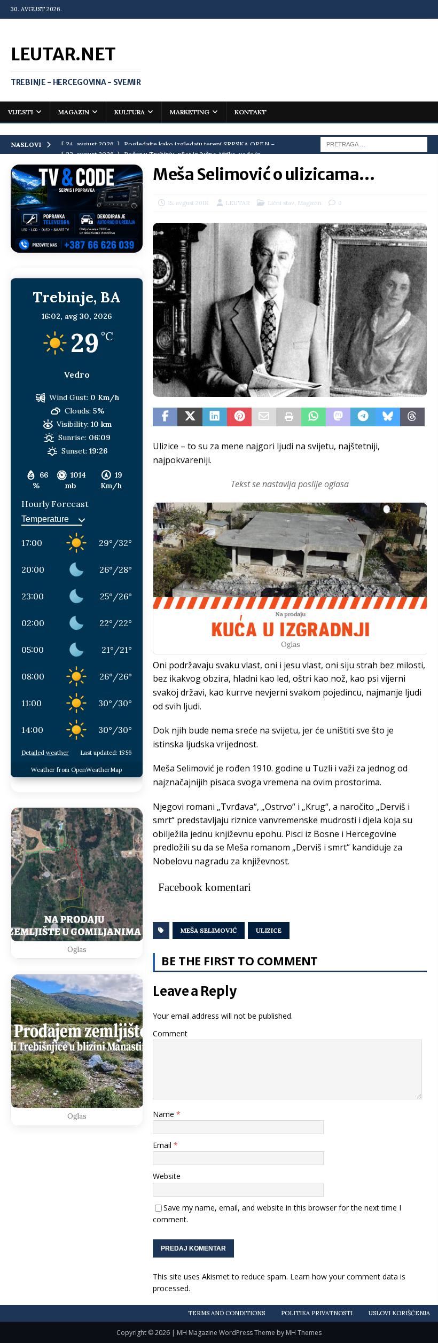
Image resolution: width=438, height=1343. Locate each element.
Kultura (129, 112)
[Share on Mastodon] (338, 417)
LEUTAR (237, 203)
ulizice (268, 930)
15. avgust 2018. (189, 203)
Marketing (189, 112)
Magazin (73, 112)
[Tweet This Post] (189, 417)
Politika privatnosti (317, 1313)
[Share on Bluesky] (388, 417)
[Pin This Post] (239, 417)
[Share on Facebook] (165, 417)
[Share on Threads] (412, 417)
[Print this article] (288, 417)
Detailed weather (45, 752)
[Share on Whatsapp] (313, 417)
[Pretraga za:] (373, 144)
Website (167, 1176)
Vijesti (20, 112)
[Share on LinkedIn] (214, 417)
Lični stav (281, 203)
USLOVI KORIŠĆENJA (399, 1313)
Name (164, 1114)
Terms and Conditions (226, 1313)
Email (163, 1145)
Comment (170, 1033)
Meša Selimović (209, 930)
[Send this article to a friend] (264, 417)
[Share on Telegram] (362, 417)
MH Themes (304, 1332)
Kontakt (250, 112)
